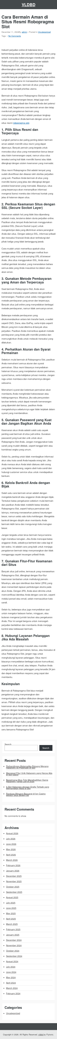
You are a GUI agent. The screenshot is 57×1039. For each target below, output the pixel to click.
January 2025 (12, 934)
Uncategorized (44, 31)
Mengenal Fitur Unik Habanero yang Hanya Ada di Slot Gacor (29, 774)
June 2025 (11, 908)
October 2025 (12, 886)
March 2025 (12, 924)
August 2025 (12, 897)
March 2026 (12, 860)
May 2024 (11, 977)
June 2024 (11, 972)
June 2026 (11, 844)
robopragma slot (21, 122)
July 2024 (10, 966)
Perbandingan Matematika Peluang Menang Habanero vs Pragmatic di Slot (27, 767)
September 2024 (14, 956)
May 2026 (11, 849)
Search (8, 744)
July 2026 (10, 838)
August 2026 (12, 833)
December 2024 (14, 940)
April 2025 (11, 918)
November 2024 (14, 945)
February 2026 (13, 865)
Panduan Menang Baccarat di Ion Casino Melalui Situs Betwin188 (26, 794)
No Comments (14, 35)
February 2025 (13, 929)
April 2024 (11, 982)
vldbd (28, 4)
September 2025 (14, 892)
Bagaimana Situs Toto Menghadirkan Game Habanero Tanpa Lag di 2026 (27, 780)
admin (24, 31)
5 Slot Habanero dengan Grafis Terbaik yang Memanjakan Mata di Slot (27, 787)
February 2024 (13, 993)
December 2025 (14, 876)
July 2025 (10, 902)
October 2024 (12, 950)
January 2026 (12, 870)
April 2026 (11, 854)
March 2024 (12, 988)
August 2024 (12, 961)
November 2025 (14, 881)
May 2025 (11, 913)
